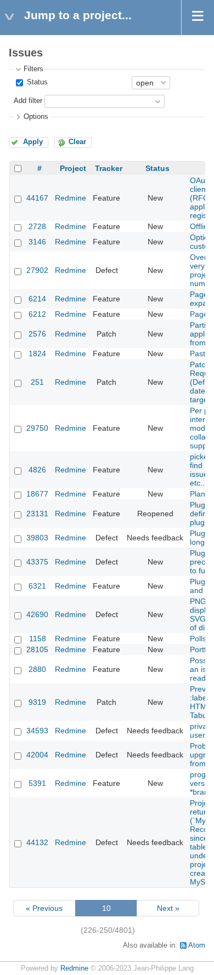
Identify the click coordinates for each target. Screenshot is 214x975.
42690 (37, 614)
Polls (198, 638)
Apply (33, 142)
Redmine (70, 197)
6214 (37, 298)
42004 (37, 754)
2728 (37, 226)
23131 (37, 513)
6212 (37, 314)
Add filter (28, 101)
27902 (37, 270)
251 (37, 382)
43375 (37, 561)
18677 (37, 493)
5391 (37, 783)
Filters (33, 69)
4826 (37, 469)
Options (36, 117)
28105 (37, 649)
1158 (37, 638)
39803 (37, 537)
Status (36, 82)
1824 (37, 353)
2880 (37, 669)
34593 (37, 730)
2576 (37, 333)
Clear (77, 142)
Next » (168, 908)
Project (73, 168)
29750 (37, 428)
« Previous (44, 908)
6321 (37, 585)
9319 (37, 702)
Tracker (108, 168)
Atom (196, 945)
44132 (37, 842)
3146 (37, 241)
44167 (37, 197)
